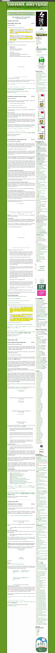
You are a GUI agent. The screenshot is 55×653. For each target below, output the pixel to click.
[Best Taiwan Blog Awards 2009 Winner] (42, 117)
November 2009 (40, 421)
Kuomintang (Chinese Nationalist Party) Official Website (40, 309)
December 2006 (40, 378)
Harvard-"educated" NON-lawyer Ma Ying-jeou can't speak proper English (41, 474)
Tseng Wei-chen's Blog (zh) (42, 251)
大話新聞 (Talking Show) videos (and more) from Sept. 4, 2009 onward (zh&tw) (42, 155)
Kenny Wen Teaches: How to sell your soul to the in (41, 463)
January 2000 (39, 372)
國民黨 (14, 488)
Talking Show (20, 326)
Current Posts (39, 443)
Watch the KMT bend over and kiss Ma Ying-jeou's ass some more (41, 498)
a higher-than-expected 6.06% (25, 184)
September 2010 (40, 433)
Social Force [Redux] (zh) (41, 218)
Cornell (37, 350)
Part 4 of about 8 (39, 530)
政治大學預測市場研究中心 (41, 319)
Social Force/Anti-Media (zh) (42, 216)
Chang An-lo (39, 330)
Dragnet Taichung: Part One (42, 459)
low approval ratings (23, 538)
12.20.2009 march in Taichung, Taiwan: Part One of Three (41, 481)
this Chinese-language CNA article (16, 378)
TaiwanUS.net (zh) (40, 244)
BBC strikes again (14, 477)
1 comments (14, 92)
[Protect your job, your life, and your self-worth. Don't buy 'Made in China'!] (42, 279)
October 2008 (39, 405)
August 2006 (39, 373)
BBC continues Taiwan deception (17, 476)
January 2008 (39, 394)
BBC (11, 492)
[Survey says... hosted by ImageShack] (21, 206)
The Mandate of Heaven (41, 206)
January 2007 (39, 379)
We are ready (25, 158)
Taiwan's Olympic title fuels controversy (17, 103)
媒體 (29, 596)
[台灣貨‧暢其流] (42, 281)
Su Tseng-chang (40, 363)
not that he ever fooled (27, 126)
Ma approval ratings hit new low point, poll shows (17, 296)
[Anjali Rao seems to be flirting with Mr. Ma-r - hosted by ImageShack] (17, 580)
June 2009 (39, 415)
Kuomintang (26, 331)
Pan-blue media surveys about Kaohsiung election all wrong (41, 615)
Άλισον (38, 40)
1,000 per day (24, 176)
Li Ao (38, 351)
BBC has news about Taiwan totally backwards (19, 481)
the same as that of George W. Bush (17, 192)
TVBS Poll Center (40, 325)
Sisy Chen (39, 334)
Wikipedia (43, 347)
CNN (30, 596)
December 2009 (40, 422)
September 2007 (40, 389)
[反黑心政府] (42, 268)
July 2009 (38, 416)
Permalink (9, 92)
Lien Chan (39, 352)
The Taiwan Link (40, 228)
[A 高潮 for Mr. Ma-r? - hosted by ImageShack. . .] (25, 580)
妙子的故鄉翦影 (39, 163)
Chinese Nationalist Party (30, 326)
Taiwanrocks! (39, 243)
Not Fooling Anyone (40, 89)
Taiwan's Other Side (40, 246)
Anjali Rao (12, 601)
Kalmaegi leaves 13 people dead (14, 302)
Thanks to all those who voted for (21, 16)
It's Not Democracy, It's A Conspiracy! (19, 330)
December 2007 (40, 393)
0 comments (14, 135)
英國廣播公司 (10, 494)
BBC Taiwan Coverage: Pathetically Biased (18, 478)
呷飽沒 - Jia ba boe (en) (41, 196)
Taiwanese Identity (40, 235)
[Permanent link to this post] (33, 23)
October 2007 (39, 390)
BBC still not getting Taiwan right (17, 475)
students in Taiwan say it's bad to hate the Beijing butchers (41, 477)
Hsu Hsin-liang (39, 346)
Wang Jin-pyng (39, 367)
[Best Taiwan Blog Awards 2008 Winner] (42, 132)
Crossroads (39, 78)
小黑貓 (38, 631)
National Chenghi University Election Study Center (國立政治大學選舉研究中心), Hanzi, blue (42, 314)
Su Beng (38, 361)
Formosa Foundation (41, 184)
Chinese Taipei (10, 84)
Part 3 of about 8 (43, 528)
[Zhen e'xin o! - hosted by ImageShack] (21, 417)
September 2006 (40, 374)
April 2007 (39, 383)
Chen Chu (39, 331)
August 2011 (39, 440)
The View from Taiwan (41, 257)
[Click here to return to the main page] (27, 5)
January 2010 (39, 423)
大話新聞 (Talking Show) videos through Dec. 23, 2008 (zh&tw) (41, 144)
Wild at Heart (39, 261)
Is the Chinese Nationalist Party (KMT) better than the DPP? (41, 548)
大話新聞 (24, 326)
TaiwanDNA (39, 237)
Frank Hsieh (39, 345)
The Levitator (39, 204)
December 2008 (40, 407)
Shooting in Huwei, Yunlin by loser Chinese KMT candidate (41, 494)
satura (38, 629)
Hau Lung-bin (39, 340)
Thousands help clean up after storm (15, 322)
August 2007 (39, 388)
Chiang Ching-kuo (40, 336)
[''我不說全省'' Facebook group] (42, 57)
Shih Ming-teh (39, 358)
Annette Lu (39, 353)
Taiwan (11, 83)
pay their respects (26, 376)
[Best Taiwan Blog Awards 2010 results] (42, 100)
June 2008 (39, 400)
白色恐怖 (11, 487)
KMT (22, 331)
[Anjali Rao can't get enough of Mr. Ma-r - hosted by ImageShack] (25, 573)
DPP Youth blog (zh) (40, 173)
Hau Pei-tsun (39, 341)
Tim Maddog (10, 89)
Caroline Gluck (15, 492)
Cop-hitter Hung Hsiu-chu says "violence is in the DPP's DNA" (41, 521)
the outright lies (19, 567)
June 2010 (39, 429)
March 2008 (39, 396)
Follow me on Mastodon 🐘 (42, 54)
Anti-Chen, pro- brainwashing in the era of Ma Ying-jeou (41, 532)
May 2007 (38, 384)
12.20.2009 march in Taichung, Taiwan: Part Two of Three (41, 485)
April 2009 (39, 412)
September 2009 (40, 418)
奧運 (34, 83)
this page (30, 547)
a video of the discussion (23, 215)
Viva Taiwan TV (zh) (40, 256)
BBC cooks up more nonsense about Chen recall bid (20, 479)
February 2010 (39, 424)
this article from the (18, 27)
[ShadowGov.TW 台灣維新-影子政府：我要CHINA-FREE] (42, 274)
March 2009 (39, 411)
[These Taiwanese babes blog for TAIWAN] (42, 264)
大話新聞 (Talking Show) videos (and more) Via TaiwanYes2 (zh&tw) (41, 160)
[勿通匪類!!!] (42, 282)
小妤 (37, 632)
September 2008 (40, 404)
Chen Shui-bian (40, 333)
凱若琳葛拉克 (27, 493)
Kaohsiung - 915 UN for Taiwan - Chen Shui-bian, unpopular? (40, 575)
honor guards (32, 379)
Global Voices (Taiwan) (41, 190)
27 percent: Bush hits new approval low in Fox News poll (18, 300)
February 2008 (39, 395)
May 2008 (38, 399)
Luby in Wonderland (40, 205)
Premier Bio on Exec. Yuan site (41, 364)
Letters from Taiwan (40, 199)
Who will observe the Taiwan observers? (18, 480)
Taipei (32, 113)
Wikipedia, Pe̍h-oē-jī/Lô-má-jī (41, 362)
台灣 (14, 83)
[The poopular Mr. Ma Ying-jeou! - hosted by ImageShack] (21, 552)
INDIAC (38, 194)
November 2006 (40, 377)
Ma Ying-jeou (24, 83)
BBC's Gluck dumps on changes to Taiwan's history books (22, 482)
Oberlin (37, 344)
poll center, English (40, 312)
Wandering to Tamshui (41, 259)
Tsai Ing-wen (39, 366)
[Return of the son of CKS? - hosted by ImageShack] (21, 405)
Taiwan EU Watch (40, 226)
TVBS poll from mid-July (12, 298)
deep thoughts (17, 83)
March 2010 (39, 426)
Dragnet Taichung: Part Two (42, 460)
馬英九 (28, 83)
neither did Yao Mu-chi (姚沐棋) (20, 426)
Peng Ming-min (39, 357)
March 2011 (39, 438)
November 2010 (40, 434)
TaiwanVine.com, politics (41, 245)
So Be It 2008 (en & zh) (41, 215)
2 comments (14, 497)
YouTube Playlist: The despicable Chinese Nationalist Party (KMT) (20, 324)
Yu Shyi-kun (39, 368)
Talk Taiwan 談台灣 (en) (41, 248)
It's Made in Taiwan (40, 195)
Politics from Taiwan (40, 211)
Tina (38, 635)
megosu (38, 630)
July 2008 (38, 401)
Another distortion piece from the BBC (18, 483)
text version (11, 524)
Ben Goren (39, 41)
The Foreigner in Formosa (41, 182)
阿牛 (37, 44)
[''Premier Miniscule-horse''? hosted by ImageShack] (21, 517)
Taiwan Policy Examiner (41, 229)
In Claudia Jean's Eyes (41, 193)
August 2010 (39, 432)
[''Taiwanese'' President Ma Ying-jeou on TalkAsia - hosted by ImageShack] (17, 573)
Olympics (31, 83)
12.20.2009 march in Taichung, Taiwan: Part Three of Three (41, 488)
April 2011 (39, 439)
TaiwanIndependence (41, 238)
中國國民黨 (33, 487)
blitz (17, 458)
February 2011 (39, 437)
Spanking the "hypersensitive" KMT (24, 247)
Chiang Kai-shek (40, 339)
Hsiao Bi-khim (39, 342)
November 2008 (40, 406)
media (27, 596)
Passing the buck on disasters (27, 304)
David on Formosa (40, 167)
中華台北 (14, 84)
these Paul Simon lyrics (15, 44)
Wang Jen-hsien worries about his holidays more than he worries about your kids (41, 502)
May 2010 (38, 428)
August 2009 (39, 417)
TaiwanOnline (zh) (40, 239)
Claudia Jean (39, 39)
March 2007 (39, 382)
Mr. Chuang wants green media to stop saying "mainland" (41, 510)
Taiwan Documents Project (42, 223)
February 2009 (39, 410)
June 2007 (39, 385)
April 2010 (39, 427)
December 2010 (40, 435)
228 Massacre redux (40, 72)
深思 (21, 83)
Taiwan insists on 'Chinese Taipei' (16, 105)
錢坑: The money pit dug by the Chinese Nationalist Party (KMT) (41, 559)
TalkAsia (33, 596)
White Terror (30, 361)
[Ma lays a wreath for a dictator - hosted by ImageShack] (21, 393)
